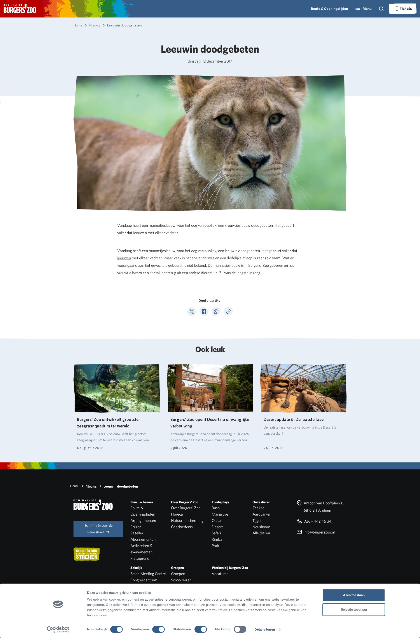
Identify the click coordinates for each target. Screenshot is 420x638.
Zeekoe (258, 507)
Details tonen (264, 629)
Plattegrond (139, 558)
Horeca (177, 514)
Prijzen (135, 526)
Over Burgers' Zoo (185, 507)
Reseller (136, 532)
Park (215, 545)
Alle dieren (261, 532)
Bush (216, 507)
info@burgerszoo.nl (319, 532)
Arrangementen (143, 520)
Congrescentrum (143, 579)
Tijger (257, 520)
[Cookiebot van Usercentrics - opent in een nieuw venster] (58, 629)
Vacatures (220, 573)
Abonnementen (143, 539)
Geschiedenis (182, 526)
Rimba (217, 539)
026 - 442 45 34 (317, 521)
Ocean (217, 520)
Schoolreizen (181, 579)
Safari (216, 532)
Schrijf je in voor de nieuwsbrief (98, 528)
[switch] (158, 629)
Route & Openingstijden (329, 8)
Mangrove (220, 514)
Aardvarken (261, 514)
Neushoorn (261, 526)
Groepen (178, 573)
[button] (363, 9)
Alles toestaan (354, 595)
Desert (217, 526)
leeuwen (124, 257)
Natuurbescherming (187, 520)
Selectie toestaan (354, 609)
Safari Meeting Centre (148, 573)
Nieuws (91, 486)
